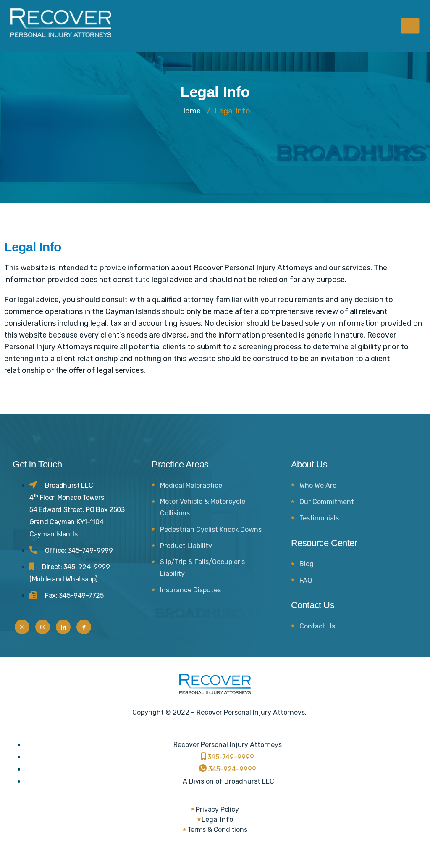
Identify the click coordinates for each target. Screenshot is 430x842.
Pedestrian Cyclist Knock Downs (211, 529)
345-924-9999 (86, 567)
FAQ (305, 580)
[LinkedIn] (63, 627)
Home (190, 111)
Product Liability (186, 546)
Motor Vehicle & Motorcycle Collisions (202, 507)
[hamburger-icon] (410, 26)
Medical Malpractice (191, 485)
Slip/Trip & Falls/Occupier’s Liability (202, 568)
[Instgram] (22, 627)
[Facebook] (83, 627)
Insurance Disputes (190, 590)
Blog (306, 564)
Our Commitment (326, 502)
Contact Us (317, 626)
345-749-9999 (90, 550)
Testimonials (319, 518)
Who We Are (317, 485)
